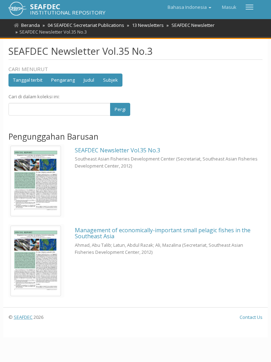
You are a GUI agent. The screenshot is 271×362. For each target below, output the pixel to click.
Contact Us (251, 317)
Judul (89, 80)
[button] (189, 7)
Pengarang (63, 80)
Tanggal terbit (27, 80)
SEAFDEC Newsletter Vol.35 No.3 (117, 150)
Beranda (30, 25)
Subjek (110, 80)
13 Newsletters (148, 25)
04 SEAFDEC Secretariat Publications (86, 25)
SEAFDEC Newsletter (193, 25)
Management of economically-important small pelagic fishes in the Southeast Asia (163, 233)
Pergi (120, 109)
